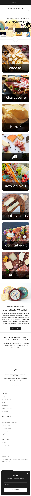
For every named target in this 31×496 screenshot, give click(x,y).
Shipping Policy (6, 425)
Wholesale (4, 405)
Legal (3, 434)
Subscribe (15, 490)
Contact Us (5, 411)
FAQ (3, 420)
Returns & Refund (6, 428)
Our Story (4, 397)
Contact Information (7, 400)
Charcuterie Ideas (6, 445)
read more (15, 328)
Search (3, 451)
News (3, 402)
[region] (15, 25)
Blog (3, 448)
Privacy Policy (5, 431)
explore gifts (23, 32)
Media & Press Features (8, 408)
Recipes (4, 442)
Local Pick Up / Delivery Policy (10, 422)
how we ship (15, 2)
